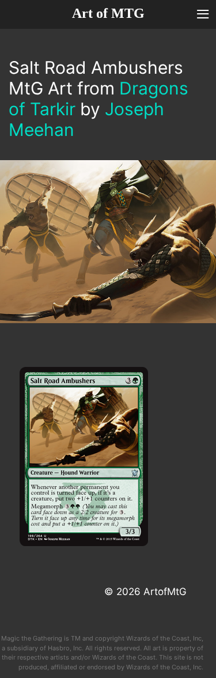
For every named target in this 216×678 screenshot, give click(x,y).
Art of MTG (108, 13)
